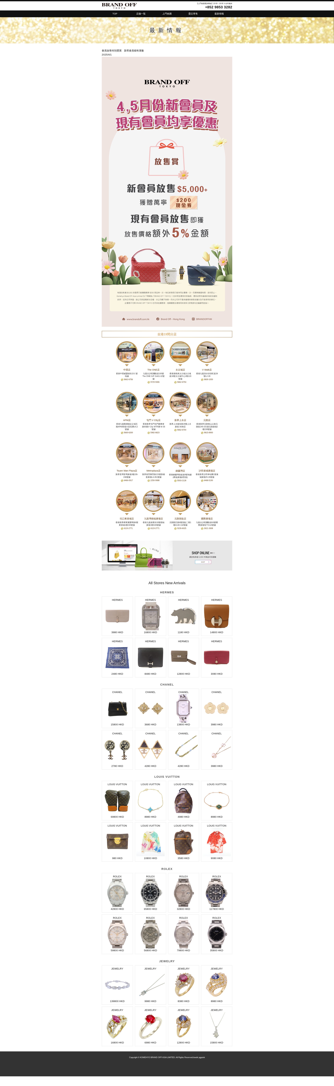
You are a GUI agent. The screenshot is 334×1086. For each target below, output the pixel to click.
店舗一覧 (141, 13)
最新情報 (219, 13)
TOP (114, 13)
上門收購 (167, 13)
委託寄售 (193, 13)
